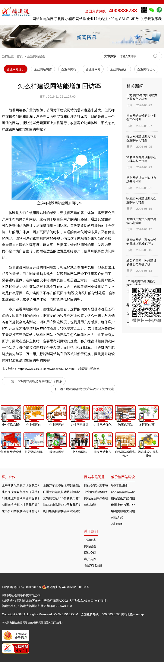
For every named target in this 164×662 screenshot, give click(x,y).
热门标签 (117, 524)
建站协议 (90, 504)
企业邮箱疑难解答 (96, 492)
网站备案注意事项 (96, 485)
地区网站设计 (120, 485)
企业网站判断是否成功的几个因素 (39, 381)
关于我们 (146, 20)
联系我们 (156, 20)
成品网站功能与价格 (123, 492)
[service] (146, 306)
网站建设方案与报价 (123, 499)
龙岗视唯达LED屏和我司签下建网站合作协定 (72, 498)
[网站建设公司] (16, 14)
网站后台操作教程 (96, 498)
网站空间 (90, 552)
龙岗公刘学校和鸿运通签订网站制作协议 (29, 511)
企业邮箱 (92, 20)
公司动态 (90, 540)
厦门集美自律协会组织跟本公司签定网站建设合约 (76, 511)
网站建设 (36, 280)
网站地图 (127, 614)
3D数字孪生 (135, 20)
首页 (20, 56)
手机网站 (59, 20)
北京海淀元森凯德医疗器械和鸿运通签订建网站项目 (36, 492)
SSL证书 (124, 20)
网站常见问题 (94, 477)
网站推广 (81, 20)
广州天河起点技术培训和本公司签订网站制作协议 (76, 492)
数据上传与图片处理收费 (123, 505)
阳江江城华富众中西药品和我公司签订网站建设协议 (36, 498)
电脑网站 (48, 20)
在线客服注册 (93, 565)
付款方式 (117, 517)
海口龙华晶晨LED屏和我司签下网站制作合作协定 (75, 504)
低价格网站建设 (123, 477)
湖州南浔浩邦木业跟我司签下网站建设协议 (30, 504)
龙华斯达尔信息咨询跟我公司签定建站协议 (30, 485)
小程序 (70, 19)
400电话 (113, 20)
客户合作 (90, 559)
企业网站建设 (36, 56)
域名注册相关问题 (123, 511)
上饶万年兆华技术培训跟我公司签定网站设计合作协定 (79, 485)
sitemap (138, 614)
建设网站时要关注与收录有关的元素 (90, 389)
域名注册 (102, 20)
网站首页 (38, 20)
